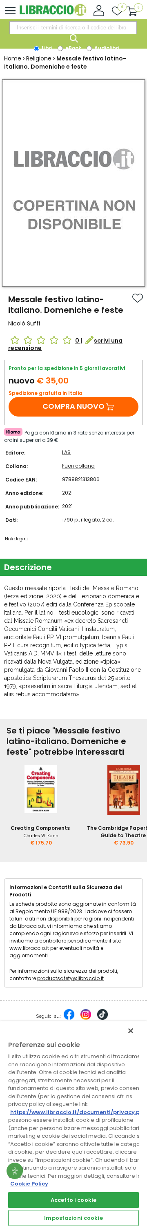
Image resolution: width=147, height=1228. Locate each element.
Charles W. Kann (41, 836)
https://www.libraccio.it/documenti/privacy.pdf (78, 1112)
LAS (66, 452)
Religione (38, 58)
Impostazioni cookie (73, 1218)
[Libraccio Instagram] (85, 1018)
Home (12, 58)
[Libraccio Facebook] (69, 1018)
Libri (46, 48)
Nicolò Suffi (24, 323)
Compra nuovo (73, 406)
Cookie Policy (29, 1184)
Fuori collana (78, 465)
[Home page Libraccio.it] (53, 14)
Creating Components (40, 828)
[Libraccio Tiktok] (102, 1018)
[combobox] (73, 27)
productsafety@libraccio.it (70, 978)
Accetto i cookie (73, 1200)
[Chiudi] (130, 1030)
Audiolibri (106, 48)
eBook (72, 48)
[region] (73, 1124)
